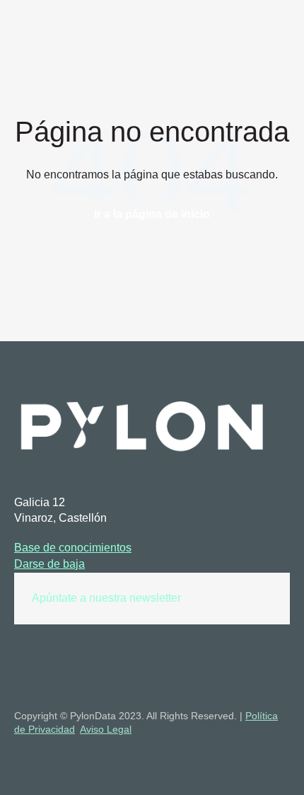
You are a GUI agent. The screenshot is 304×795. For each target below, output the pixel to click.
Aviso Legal (105, 729)
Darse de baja (49, 564)
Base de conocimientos (72, 548)
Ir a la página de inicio (152, 214)
